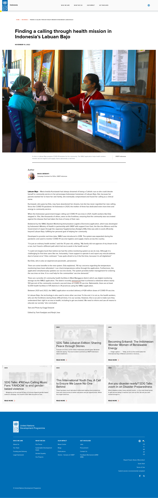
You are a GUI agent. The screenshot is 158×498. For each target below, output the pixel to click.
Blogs (59, 448)
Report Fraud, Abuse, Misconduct (134, 460)
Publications (62, 451)
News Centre (62, 444)
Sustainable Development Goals (43, 449)
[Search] (144, 448)
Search (152, 5)
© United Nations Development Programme (27, 488)
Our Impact (91, 5)
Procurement (84, 448)
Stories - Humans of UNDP (66, 455)
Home (17, 19)
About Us (16, 444)
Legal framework (18, 455)
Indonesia (14, 5)
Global (149, 5)
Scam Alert (141, 464)
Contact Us (83, 451)
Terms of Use (141, 467)
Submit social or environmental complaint (131, 471)
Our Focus (38, 444)
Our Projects (39, 457)
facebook (140, 476)
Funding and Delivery (20, 451)
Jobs (81, 444)
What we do (78, 5)
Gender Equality (40, 453)
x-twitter (144, 476)
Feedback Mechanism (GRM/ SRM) (89, 456)
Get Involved (103, 5)
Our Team (16, 448)
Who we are (65, 5)
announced (76, 280)
